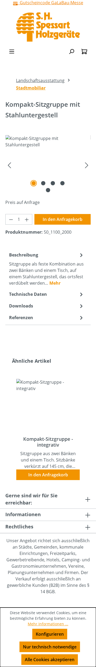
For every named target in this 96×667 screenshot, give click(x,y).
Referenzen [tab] (21, 317)
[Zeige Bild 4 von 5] (62, 183)
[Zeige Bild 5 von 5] (48, 190)
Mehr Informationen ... (48, 623)
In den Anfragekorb (62, 219)
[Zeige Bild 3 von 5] (53, 183)
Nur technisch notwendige (50, 647)
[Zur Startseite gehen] (48, 27)
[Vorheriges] (9, 165)
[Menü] (11, 51)
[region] (48, 165)
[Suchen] (71, 51)
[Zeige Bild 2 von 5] (43, 183)
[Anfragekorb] (84, 51)
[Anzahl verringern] (11, 219)
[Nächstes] (87, 165)
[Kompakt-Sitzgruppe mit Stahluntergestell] (48, 165)
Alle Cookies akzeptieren (49, 659)
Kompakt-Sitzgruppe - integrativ (48, 442)
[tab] (46, 268)
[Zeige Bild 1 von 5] (33, 183)
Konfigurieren (50, 634)
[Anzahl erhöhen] (27, 219)
